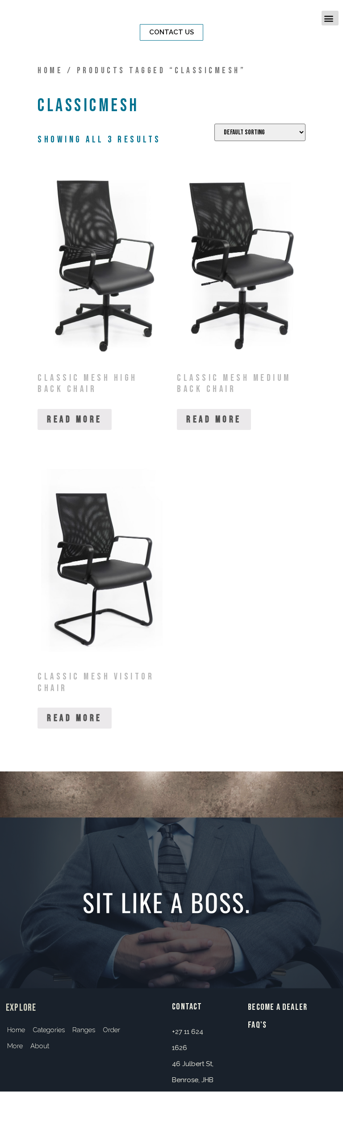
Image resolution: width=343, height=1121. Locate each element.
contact (187, 1006)
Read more (74, 419)
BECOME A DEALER (277, 1007)
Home (50, 71)
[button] (171, 32)
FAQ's (257, 1025)
